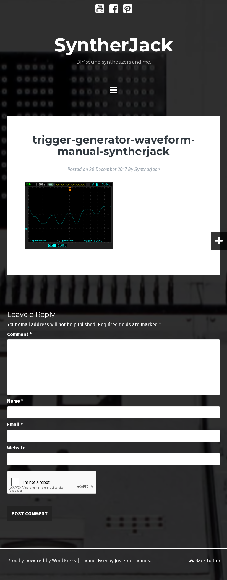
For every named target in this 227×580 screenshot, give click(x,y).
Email (15, 424)
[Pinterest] (127, 11)
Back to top (207, 560)
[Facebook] (113, 11)
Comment (19, 334)
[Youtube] (99, 11)
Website (16, 448)
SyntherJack (113, 45)
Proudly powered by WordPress (41, 560)
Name (15, 401)
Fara (102, 560)
